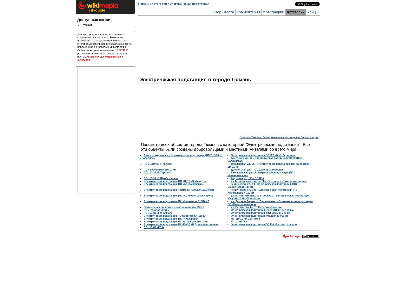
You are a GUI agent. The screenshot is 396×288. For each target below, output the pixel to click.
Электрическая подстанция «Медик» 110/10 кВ (259, 215)
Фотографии (273, 12)
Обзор (216, 12)
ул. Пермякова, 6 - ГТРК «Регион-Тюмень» (256, 207)
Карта (229, 12)
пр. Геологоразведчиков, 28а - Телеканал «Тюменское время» (269, 181)
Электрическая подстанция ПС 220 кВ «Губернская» (263, 155)
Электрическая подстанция (189, 3)
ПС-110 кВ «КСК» (154, 227)
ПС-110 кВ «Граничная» (158, 213)
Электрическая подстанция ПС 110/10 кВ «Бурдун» (175, 181)
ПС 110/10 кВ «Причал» (158, 163)
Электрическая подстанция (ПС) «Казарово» (171, 218)
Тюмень (143, 3)
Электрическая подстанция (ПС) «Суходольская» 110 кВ (178, 195)
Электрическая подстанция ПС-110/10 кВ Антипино (262, 210)
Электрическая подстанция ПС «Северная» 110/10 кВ (176, 201)
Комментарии (248, 12)
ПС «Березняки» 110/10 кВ (160, 169)
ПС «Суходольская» (156, 210)
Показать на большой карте (279, 137)
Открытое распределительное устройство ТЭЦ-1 (174, 207)
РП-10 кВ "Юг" (240, 221)
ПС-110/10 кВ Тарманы (157, 172)
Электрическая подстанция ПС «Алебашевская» (174, 184)
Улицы (312, 12)
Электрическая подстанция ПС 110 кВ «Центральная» (264, 224)
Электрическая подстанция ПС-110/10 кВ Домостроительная (181, 224)
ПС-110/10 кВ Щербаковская (161, 178)
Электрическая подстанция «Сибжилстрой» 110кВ (175, 215)
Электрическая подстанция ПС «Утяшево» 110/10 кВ (176, 221)
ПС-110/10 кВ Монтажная (246, 218)
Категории (159, 3)
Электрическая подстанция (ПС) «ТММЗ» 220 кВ (260, 213)
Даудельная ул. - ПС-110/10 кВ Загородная (257, 169)
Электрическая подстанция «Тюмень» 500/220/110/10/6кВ (179, 189)
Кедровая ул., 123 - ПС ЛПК (247, 178)
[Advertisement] (105, 130)
